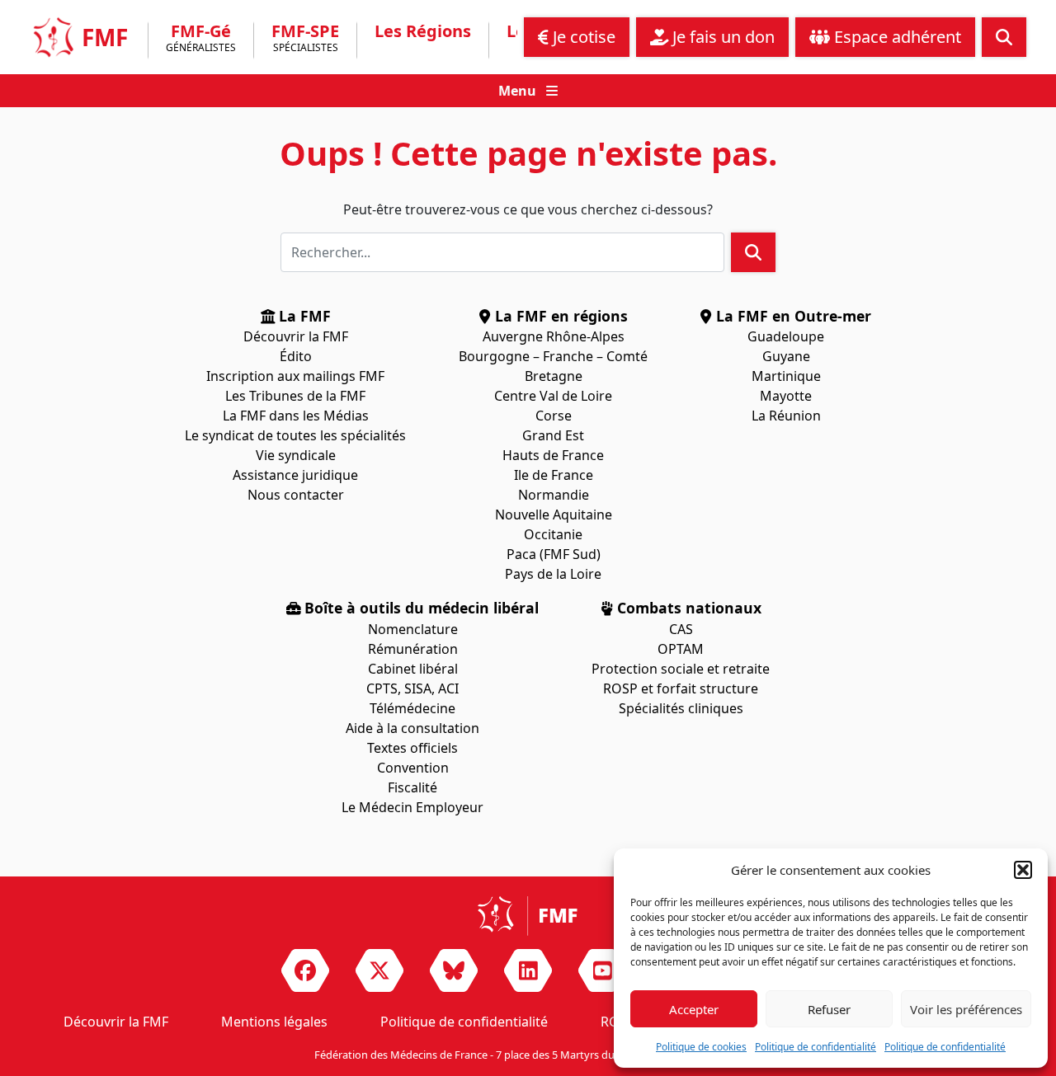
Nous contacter (296, 495)
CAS (681, 629)
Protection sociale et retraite (681, 669)
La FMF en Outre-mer (791, 316)
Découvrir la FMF (295, 336)
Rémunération (413, 649)
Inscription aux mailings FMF (295, 376)
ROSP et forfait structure (680, 688)
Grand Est (553, 435)
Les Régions (423, 31)
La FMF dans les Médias (296, 415)
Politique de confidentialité (815, 1047)
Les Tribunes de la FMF (295, 396)
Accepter (694, 1009)
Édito (296, 356)
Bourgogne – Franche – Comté (553, 356)
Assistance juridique (295, 475)
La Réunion (786, 415)
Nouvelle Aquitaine (553, 514)
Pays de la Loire (553, 574)
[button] (1023, 870)
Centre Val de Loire (553, 396)
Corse (553, 415)
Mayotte (786, 396)
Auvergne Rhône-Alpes (554, 336)
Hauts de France (553, 455)
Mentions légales (274, 1022)
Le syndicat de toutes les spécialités (295, 435)
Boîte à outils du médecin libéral (419, 608)
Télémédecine (412, 708)
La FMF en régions (559, 316)
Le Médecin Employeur (412, 807)
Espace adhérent (895, 37)
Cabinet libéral (413, 669)
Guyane (786, 356)
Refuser (829, 1009)
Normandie (553, 495)
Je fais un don (721, 37)
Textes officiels (412, 748)
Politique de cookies (701, 1047)
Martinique (786, 376)
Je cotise (582, 37)
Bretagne (553, 376)
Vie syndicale (296, 455)
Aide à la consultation (412, 728)
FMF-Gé (201, 39)
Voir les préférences (966, 1009)
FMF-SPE (305, 39)
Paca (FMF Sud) (554, 554)
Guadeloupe (785, 336)
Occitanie (553, 534)
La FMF (303, 316)
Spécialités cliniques (681, 708)
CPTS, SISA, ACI (412, 688)
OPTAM (681, 649)
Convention (413, 768)
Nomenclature (413, 629)
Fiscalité (412, 787)
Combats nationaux (687, 608)
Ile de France (553, 475)
